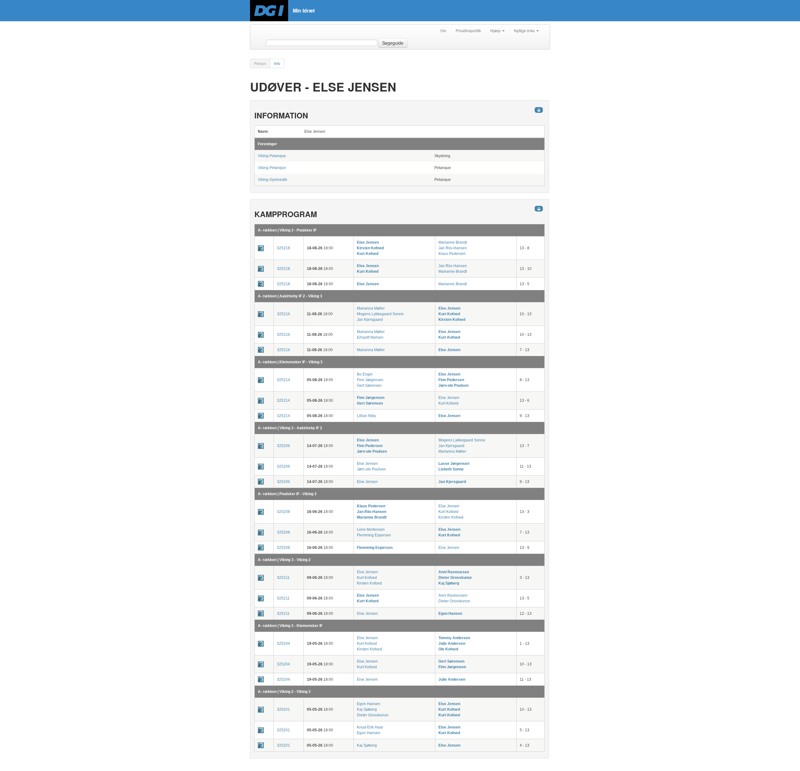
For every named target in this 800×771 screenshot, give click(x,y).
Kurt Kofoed (367, 253)
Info (277, 63)
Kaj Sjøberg (448, 583)
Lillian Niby (366, 416)
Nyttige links (525, 30)
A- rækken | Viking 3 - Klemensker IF (290, 626)
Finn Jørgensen (370, 380)
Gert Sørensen (369, 385)
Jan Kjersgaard (370, 319)
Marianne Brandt (452, 242)
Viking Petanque (272, 156)
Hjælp (496, 30)
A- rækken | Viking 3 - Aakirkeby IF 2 (290, 428)
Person (260, 63)
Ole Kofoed (448, 649)
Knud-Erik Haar (370, 727)
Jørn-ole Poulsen (453, 385)
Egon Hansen (450, 613)
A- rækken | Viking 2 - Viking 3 (284, 691)
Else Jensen (368, 242)
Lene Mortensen (371, 529)
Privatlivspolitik (468, 30)
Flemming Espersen (374, 535)
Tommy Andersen (454, 638)
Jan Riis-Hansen (452, 248)
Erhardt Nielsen (370, 337)
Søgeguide (392, 43)
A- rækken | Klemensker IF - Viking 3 (290, 362)
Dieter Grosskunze (455, 577)
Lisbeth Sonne (451, 469)
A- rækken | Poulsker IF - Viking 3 (287, 494)
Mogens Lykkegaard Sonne (380, 314)
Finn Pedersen (451, 380)
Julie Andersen (451, 643)
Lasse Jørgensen (453, 463)
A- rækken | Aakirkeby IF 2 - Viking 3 (290, 296)
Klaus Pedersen (452, 253)
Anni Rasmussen (453, 572)
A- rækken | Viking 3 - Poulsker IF (287, 230)
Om (443, 30)
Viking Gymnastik (272, 179)
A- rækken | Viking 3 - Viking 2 (284, 560)
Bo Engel (364, 374)
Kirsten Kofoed (370, 248)
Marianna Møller (371, 308)
